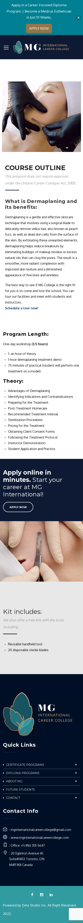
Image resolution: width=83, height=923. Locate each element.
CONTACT (13, 798)
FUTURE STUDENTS (20, 789)
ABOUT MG (14, 781)
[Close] (78, 17)
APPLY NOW (18, 507)
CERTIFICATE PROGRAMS (25, 765)
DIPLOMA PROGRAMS (22, 773)
